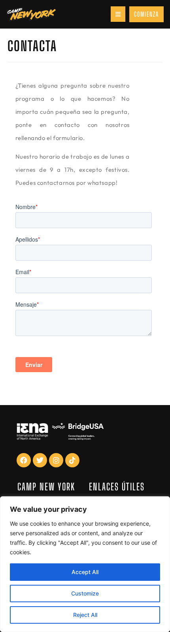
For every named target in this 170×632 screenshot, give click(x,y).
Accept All (85, 572)
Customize (85, 593)
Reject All (85, 614)
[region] (85, 564)
